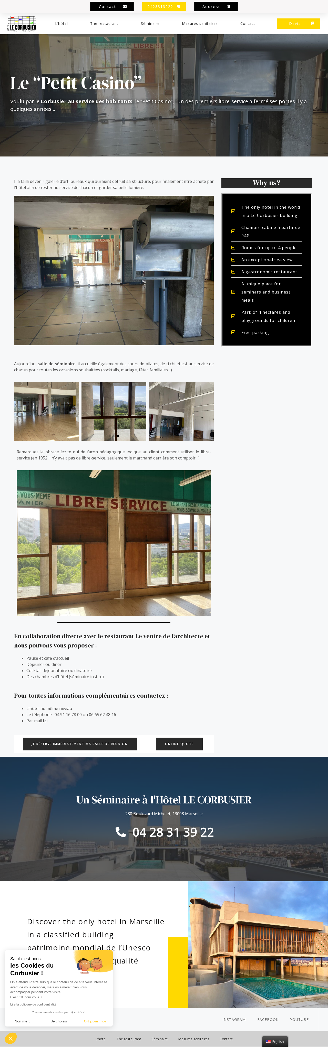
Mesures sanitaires (200, 23)
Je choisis (59, 1021)
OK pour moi (95, 1021)
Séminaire (150, 23)
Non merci (23, 1021)
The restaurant (104, 23)
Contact (247, 23)
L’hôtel (61, 23)
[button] (112, 6)
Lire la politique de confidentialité (33, 1004)
